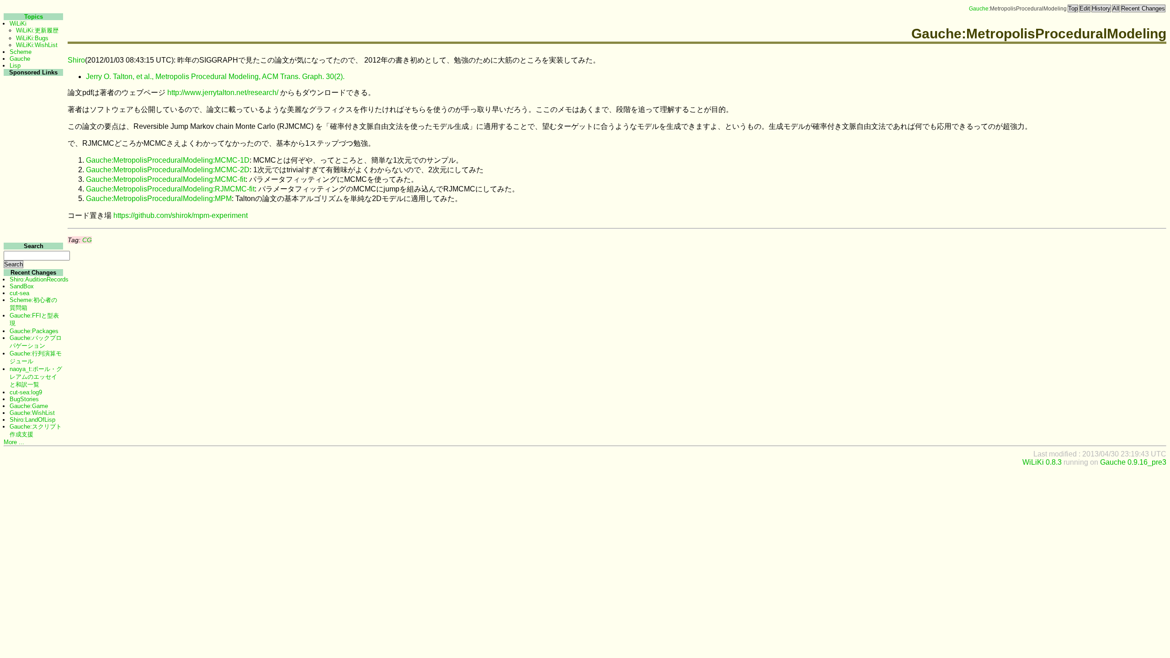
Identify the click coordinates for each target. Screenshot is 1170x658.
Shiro (76, 60)
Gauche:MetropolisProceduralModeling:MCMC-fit (165, 179)
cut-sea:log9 (26, 392)
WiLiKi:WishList (37, 45)
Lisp (15, 65)
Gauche (979, 8)
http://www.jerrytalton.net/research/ (222, 92)
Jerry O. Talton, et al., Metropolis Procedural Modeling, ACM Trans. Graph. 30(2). (215, 76)
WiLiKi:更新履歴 (37, 30)
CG (87, 240)
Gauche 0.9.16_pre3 (1133, 462)
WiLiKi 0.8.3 (1042, 462)
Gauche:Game (29, 406)
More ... (14, 442)
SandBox (22, 286)
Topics (33, 16)
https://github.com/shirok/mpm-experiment (180, 215)
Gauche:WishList (32, 412)
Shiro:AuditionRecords (39, 279)
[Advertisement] (32, 214)
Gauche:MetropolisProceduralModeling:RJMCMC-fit (170, 189)
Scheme (21, 51)
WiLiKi (18, 23)
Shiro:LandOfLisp (32, 419)
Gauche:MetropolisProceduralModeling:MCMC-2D (168, 170)
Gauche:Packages (34, 331)
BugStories (24, 399)
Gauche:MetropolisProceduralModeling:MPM (159, 198)
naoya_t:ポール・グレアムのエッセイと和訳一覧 (36, 377)
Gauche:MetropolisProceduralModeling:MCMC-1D (168, 160)
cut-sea (19, 293)
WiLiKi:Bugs (32, 38)
